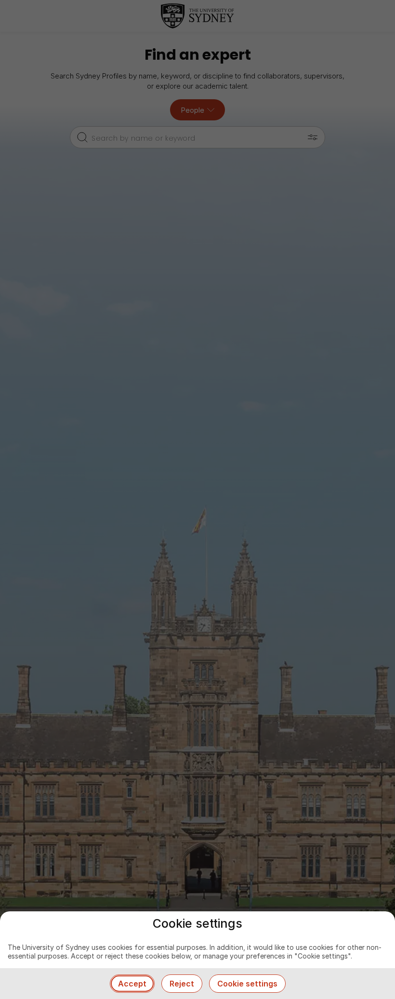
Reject (182, 983)
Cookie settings (247, 983)
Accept (132, 983)
